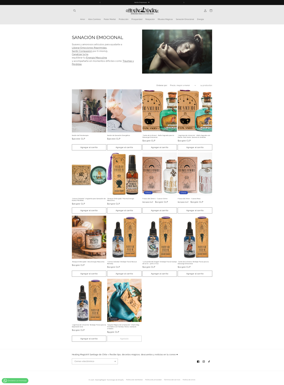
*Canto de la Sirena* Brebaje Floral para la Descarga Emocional (193, 262)
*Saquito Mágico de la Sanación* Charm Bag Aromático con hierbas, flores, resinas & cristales (123, 326)
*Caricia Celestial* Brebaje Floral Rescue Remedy (122, 262)
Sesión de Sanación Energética (118, 135)
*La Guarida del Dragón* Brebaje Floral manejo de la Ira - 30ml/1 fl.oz (159, 262)
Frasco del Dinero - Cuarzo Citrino (154, 198)
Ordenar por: (162, 85)
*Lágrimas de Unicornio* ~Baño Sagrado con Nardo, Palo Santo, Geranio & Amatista (194, 136)
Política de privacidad (153, 380)
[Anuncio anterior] (100, 2)
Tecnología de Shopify (115, 380)
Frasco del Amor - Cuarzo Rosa (189, 198)
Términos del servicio (172, 380)
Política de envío (189, 380)
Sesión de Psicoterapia (80, 135)
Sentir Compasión (82, 51)
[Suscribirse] (115, 361)
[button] (75, 10)
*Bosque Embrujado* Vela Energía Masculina (88, 262)
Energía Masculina (96, 57)
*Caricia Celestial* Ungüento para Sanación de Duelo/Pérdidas (89, 199)
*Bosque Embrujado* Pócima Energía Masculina (120, 199)
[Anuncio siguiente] (183, 2)
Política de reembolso (134, 380)
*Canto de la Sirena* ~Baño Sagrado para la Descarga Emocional (158, 136)
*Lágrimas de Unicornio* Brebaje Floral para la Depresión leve (89, 326)
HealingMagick (100, 380)
